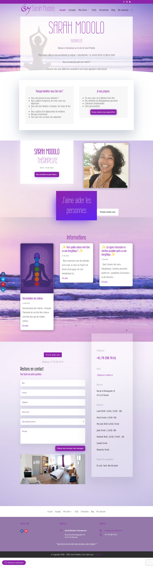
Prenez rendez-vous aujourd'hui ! (103, 112)
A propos (72, 10)
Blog (113, 10)
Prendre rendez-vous (107, 212)
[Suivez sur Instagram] (26, 531)
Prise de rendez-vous (53, 355)
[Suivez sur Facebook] (22, 531)
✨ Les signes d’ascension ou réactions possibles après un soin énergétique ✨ (114, 250)
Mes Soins (83, 10)
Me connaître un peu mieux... (46, 174)
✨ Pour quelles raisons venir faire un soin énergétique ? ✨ (76, 249)
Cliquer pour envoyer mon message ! (70, 448)
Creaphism (98, 554)
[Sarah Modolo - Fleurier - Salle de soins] (52, 483)
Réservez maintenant (15, 563)
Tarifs (94, 10)
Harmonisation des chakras (32, 298)
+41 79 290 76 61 (57, 362)
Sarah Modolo (76, 554)
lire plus (25, 325)
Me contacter (123, 10)
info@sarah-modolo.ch (105, 375)
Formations (104, 10)
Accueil (63, 10)
